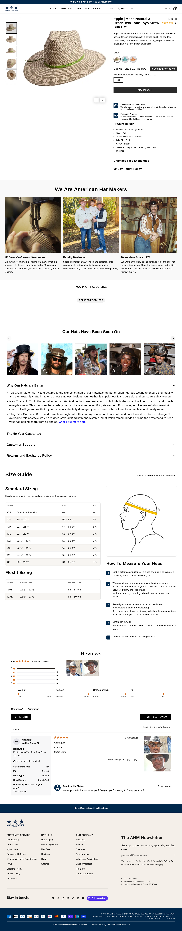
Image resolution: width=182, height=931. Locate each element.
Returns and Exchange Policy (29, 455)
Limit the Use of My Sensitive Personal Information (110, 925)
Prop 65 (149, 919)
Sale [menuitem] (79, 8)
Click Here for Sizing (163, 69)
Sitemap (45, 864)
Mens (82, 808)
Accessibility (13, 839)
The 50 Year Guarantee (24, 433)
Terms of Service (149, 864)
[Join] (173, 855)
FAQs (9, 864)
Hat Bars (80, 869)
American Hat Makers (113, 914)
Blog (43, 859)
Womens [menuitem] (66, 8)
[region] (83, 668)
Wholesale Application (87, 859)
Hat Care (45, 849)
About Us (80, 839)
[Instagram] (73, 898)
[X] (58, 898)
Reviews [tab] (17, 709)
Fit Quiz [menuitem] (110, 8)
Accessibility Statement (163, 914)
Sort (145, 727)
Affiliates (80, 844)
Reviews (45, 854)
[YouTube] (83, 898)
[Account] (166, 8)
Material (89, 808)
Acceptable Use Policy (140, 914)
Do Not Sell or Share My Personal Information (69, 925)
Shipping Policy (14, 869)
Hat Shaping (47, 839)
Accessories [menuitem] (92, 8)
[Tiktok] (63, 898)
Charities (80, 849)
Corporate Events (84, 873)
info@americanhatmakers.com (137, 881)
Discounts (12, 878)
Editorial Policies (127, 916)
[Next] (173, 338)
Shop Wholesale (84, 864)
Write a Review (158, 718)
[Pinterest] (68, 898)
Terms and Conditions (164, 919)
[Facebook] (53, 898)
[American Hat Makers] (11, 8)
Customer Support (21, 444)
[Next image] (102, 100)
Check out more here (72, 421)
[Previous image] (96, 100)
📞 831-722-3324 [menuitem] (125, 8)
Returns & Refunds (16, 854)
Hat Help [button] (47, 835)
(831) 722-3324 (130, 879)
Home (76, 808)
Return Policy (13, 873)
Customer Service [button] (18, 835)
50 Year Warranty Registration (22, 859)
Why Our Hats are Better (25, 385)
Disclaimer (112, 916)
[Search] (170, 8)
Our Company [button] (84, 835)
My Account (12, 849)
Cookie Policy (98, 916)
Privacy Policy (128, 864)
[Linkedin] (78, 898)
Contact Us (12, 844)
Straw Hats (97, 808)
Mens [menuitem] (53, 8)
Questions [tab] (33, 709)
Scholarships (82, 854)
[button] (145, 90)
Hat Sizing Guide (49, 844)
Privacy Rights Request (163, 916)
